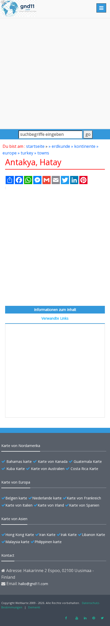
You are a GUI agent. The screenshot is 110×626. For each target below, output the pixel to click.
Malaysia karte (17, 541)
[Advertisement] (55, 73)
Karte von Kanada (53, 461)
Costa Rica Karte (84, 468)
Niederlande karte (47, 498)
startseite (35, 146)
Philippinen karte (48, 541)
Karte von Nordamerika (20, 445)
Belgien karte (16, 498)
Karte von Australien (47, 468)
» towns (41, 153)
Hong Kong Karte (19, 534)
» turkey (25, 153)
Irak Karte (69, 534)
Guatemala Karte (88, 461)
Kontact (7, 555)
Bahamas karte (19, 461)
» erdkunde (59, 146)
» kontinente (83, 146)
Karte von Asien (14, 518)
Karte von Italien (18, 505)
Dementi (34, 607)
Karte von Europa (15, 482)
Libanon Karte (93, 534)
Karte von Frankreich (84, 498)
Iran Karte (47, 534)
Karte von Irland (51, 505)
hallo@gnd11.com (33, 583)
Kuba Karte (15, 468)
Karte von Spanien (84, 505)
